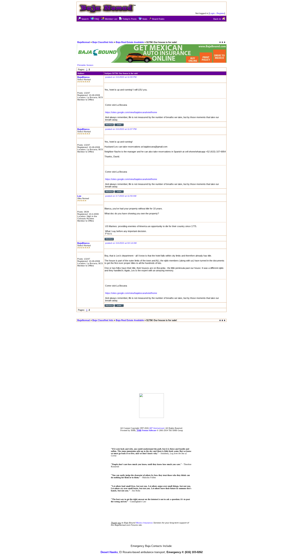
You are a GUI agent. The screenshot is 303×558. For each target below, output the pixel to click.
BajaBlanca (83, 77)
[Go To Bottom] (222, 42)
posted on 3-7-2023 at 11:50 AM (120, 196)
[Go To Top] (222, 320)
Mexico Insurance (144, 523)
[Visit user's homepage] (119, 125)
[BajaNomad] (151, 417)
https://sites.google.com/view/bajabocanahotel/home (131, 112)
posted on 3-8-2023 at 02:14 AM (120, 243)
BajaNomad (83, 42)
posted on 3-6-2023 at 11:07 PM (120, 129)
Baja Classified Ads (102, 42)
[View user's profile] (109, 125)
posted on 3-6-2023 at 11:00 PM (120, 77)
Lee (79, 196)
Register (220, 13)
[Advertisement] (151, 31)
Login (212, 13)
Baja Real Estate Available (130, 42)
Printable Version (85, 65)
